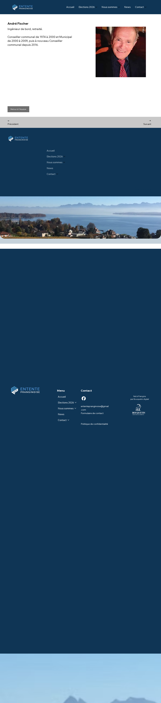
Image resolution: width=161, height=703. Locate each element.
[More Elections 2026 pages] (96, 7)
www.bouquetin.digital (144, 192)
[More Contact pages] (145, 7)
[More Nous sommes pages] (119, 7)
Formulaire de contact (92, 413)
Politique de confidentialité (94, 424)
